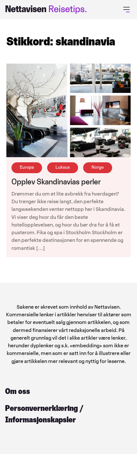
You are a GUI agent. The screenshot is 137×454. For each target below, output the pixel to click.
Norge (97, 167)
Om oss (17, 391)
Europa (27, 167)
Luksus (62, 167)
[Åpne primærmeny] (127, 9)
